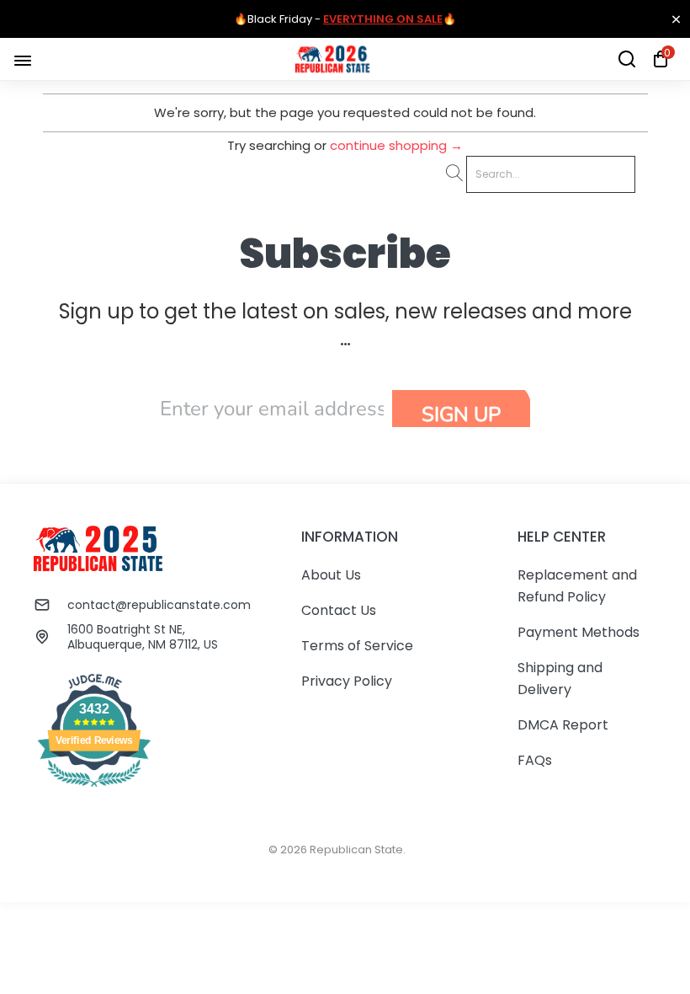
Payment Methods (579, 632)
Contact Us (338, 610)
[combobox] (550, 174)
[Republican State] (332, 59)
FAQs (535, 760)
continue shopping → (396, 145)
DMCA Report (563, 725)
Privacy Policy (346, 681)
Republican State (356, 850)
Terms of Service (357, 645)
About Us (331, 575)
